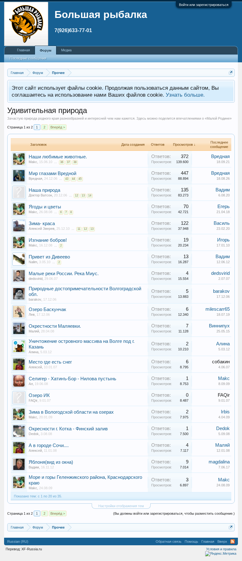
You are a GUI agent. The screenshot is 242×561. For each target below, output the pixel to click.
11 (79, 228)
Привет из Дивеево (49, 256)
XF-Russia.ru (31, 549)
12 (76, 195)
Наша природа (44, 190)
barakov (35, 299)
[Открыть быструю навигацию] (231, 73)
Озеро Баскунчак (47, 309)
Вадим (223, 189)
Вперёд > (57, 127)
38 (75, 162)
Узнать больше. (185, 95)
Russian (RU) (17, 541)
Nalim (33, 262)
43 (66, 178)
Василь (222, 223)
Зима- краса (42, 223)
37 (68, 162)
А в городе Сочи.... (49, 445)
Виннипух (219, 325)
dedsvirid (36, 278)
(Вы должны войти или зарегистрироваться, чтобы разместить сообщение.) (174, 513)
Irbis (225, 411)
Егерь (223, 206)
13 (83, 195)
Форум (45, 50)
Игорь (223, 239)
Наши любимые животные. (58, 156)
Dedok (34, 434)
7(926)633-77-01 (73, 30)
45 (80, 178)
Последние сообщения (28, 58)
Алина (33, 352)
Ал (31, 384)
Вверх (222, 541)
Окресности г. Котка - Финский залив (68, 428)
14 (89, 195)
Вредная (220, 156)
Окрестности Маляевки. (55, 326)
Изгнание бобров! (48, 240)
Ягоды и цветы (45, 206)
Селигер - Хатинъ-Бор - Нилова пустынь (72, 378)
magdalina (219, 461)
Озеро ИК (39, 395)
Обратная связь (169, 541)
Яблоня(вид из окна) (51, 462)
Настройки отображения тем (121, 506)
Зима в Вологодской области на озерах (71, 412)
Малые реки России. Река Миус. (64, 273)
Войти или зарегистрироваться (203, 5)
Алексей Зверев (42, 228)
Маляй (34, 331)
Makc (33, 162)
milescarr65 (217, 309)
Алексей (35, 367)
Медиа (66, 50)
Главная (23, 50)
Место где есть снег (50, 362)
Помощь (191, 541)
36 (61, 162)
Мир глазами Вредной (52, 173)
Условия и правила (221, 549)
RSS (232, 541)
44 (73, 178)
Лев (32, 314)
